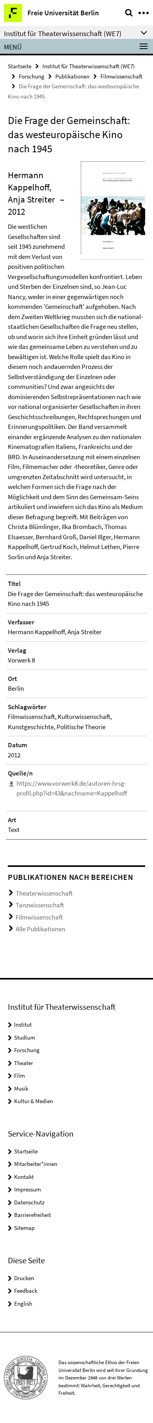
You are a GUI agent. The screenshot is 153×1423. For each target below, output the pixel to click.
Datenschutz (29, 1202)
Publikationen (72, 76)
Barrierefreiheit (32, 1215)
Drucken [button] (24, 1278)
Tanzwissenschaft (40, 905)
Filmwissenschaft (121, 76)
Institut (23, 1024)
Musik (21, 1088)
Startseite (19, 66)
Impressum (27, 1189)
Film (19, 1075)
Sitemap (24, 1227)
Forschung (31, 76)
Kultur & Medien (33, 1101)
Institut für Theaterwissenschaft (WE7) (88, 66)
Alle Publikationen (40, 929)
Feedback (25, 1290)
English (23, 1303)
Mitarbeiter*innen (35, 1164)
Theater (23, 1063)
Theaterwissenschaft (44, 893)
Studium (24, 1037)
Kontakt (24, 1176)
